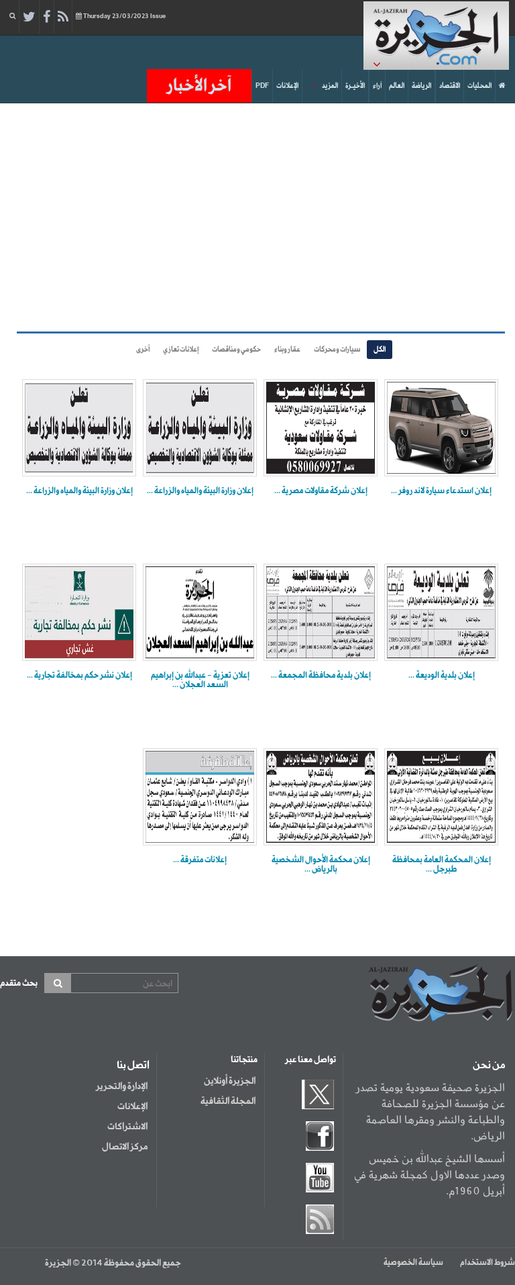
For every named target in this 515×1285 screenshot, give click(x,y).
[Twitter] (29, 17)
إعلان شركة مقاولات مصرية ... (320, 491)
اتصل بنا (133, 1065)
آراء (377, 86)
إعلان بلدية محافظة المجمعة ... (321, 676)
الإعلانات (287, 86)
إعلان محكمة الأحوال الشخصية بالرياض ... (321, 865)
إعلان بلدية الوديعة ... (441, 676)
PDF (262, 86)
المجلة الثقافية (228, 1101)
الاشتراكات (127, 1126)
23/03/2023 (124, 16)
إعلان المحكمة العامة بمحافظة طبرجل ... (441, 865)
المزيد (330, 86)
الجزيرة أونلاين (229, 1081)
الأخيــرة (355, 86)
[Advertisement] (253, 217)
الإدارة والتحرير (122, 1086)
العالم (396, 86)
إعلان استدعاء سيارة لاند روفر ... (441, 491)
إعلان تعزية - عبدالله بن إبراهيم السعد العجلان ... (200, 680)
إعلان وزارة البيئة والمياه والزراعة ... (200, 491)
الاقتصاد (449, 86)
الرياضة (421, 86)
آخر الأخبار (199, 86)
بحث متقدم (19, 983)
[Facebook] (47, 17)
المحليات (479, 86)
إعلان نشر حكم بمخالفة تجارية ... (79, 676)
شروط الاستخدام (487, 1263)
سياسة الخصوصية (413, 1263)
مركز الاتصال (125, 1146)
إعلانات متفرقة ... (200, 860)
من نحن (489, 1065)
